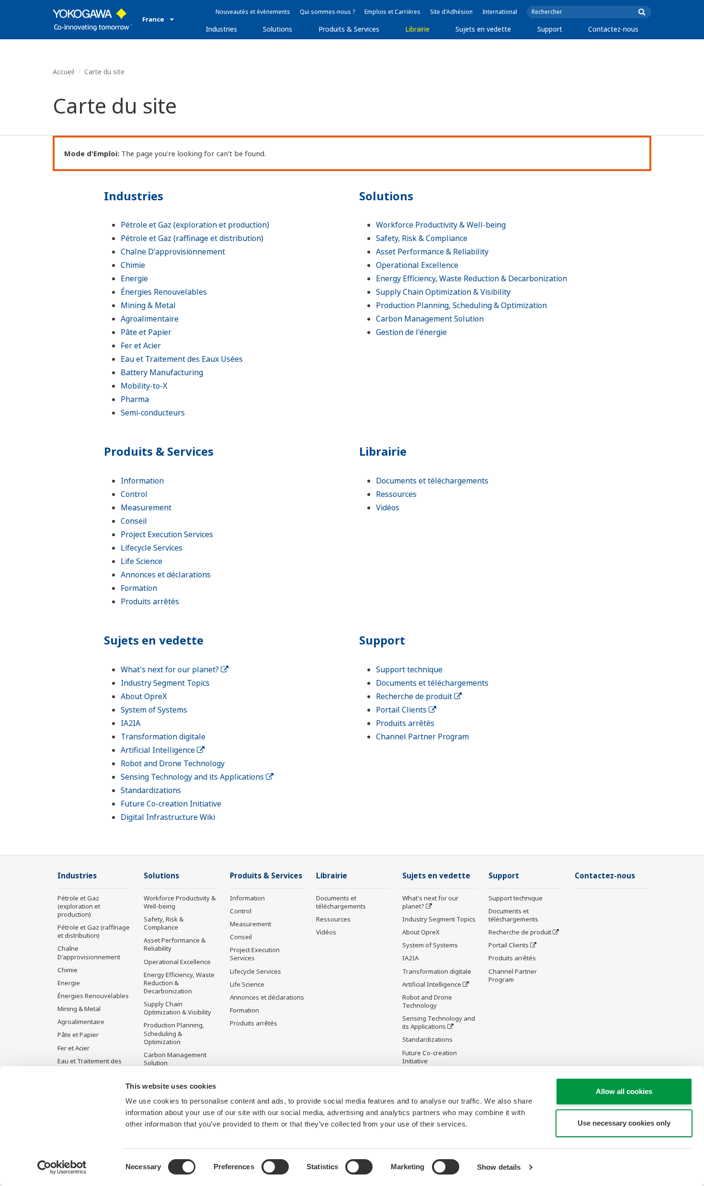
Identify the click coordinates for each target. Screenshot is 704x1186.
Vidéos (387, 507)
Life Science (141, 561)
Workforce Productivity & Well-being (441, 224)
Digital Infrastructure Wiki (168, 817)
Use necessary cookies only (624, 1123)
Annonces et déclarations (166, 574)
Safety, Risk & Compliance (421, 238)
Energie (134, 278)
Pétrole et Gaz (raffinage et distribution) (192, 238)
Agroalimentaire (150, 318)
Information (142, 480)
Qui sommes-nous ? (327, 12)
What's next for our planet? (171, 669)
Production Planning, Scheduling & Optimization (461, 305)
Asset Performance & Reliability (432, 251)
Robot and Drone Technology (173, 763)
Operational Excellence (417, 265)
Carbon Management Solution (430, 318)
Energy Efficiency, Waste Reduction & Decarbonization (471, 278)
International (499, 12)
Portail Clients (402, 709)
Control (134, 494)
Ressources (396, 494)
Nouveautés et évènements (253, 12)
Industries (221, 29)
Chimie (133, 265)
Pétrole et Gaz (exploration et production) (195, 224)
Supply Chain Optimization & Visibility (443, 292)
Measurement (146, 507)
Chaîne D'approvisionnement (173, 251)
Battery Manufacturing (162, 372)
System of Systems (154, 709)
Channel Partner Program (422, 736)
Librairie (417, 29)
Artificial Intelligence (159, 750)
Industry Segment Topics (165, 683)
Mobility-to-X (144, 385)
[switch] (275, 1166)
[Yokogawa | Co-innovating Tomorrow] (93, 19)
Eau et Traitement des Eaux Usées (182, 359)
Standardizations (151, 790)
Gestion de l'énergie (411, 332)
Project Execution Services (167, 534)
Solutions (277, 29)
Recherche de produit (415, 696)
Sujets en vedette (483, 29)
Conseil (134, 521)
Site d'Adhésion (451, 12)
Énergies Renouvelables (164, 292)
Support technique (409, 669)
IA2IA (130, 723)
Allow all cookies (624, 1091)
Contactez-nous (613, 29)
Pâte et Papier (146, 332)
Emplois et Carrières (392, 12)
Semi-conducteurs (153, 412)
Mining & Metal (148, 305)
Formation (139, 588)
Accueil (63, 71)
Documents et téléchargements (432, 480)
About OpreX (144, 696)
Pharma (135, 399)
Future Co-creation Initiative (171, 803)
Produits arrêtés (150, 601)
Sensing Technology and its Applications (193, 776)
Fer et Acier (141, 345)
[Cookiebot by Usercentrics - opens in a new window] (62, 1167)
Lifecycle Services (151, 547)
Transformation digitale (163, 736)
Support (549, 29)
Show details (499, 1167)
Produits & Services (348, 29)
